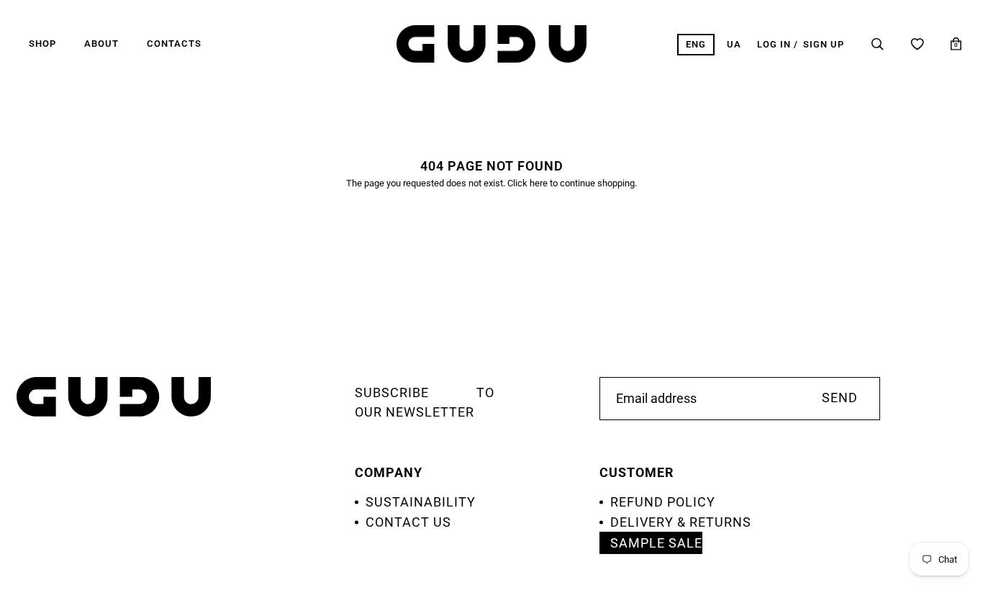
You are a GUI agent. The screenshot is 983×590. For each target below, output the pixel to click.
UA (734, 44)
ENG (696, 44)
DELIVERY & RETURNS (680, 522)
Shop (42, 43)
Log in (774, 44)
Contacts (174, 43)
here (539, 183)
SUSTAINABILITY (421, 501)
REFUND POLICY (662, 501)
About (101, 43)
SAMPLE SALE (656, 542)
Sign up (823, 44)
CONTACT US (408, 522)
